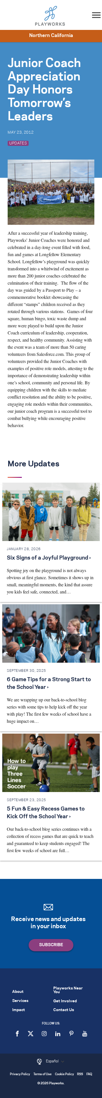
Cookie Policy (64, 1074)
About (18, 992)
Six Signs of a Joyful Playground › (49, 558)
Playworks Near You (68, 990)
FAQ (89, 1074)
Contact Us (63, 1010)
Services (20, 1001)
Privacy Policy (20, 1074)
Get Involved (65, 1001)
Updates (18, 143)
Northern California (51, 35)
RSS (80, 1074)
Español (53, 1061)
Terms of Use (42, 1074)
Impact (18, 1010)
